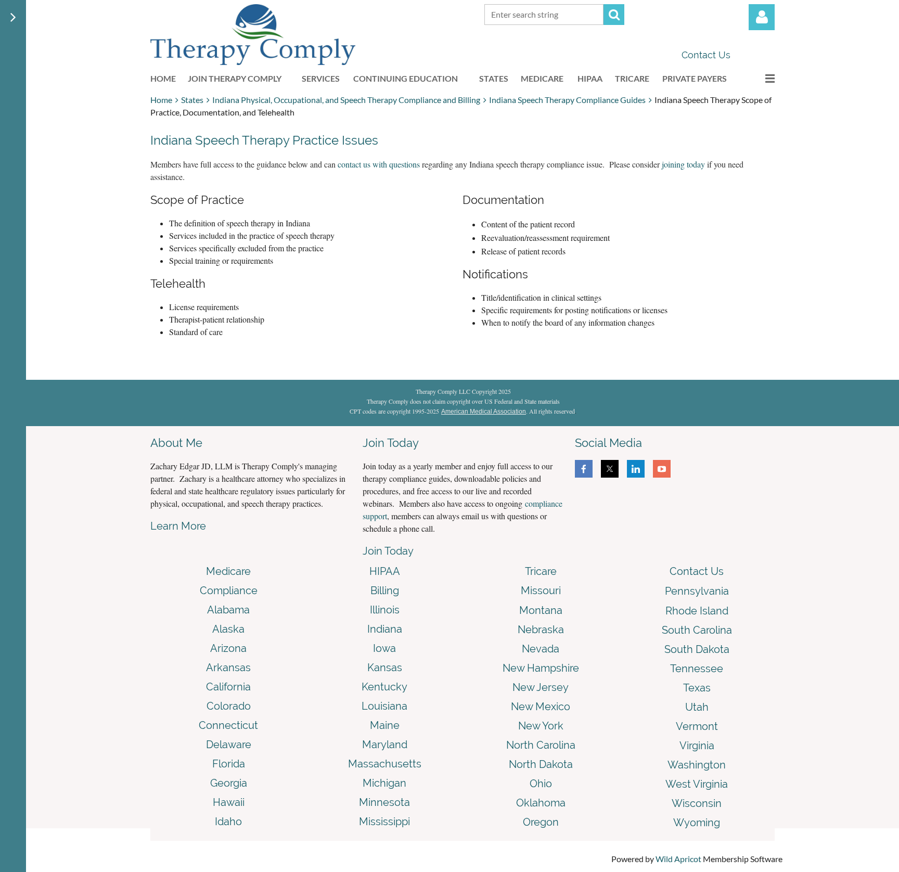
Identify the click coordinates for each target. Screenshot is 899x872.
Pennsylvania (697, 591)
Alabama (228, 610)
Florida (228, 764)
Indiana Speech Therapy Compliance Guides (567, 100)
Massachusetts (384, 764)
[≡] (759, 78)
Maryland (384, 744)
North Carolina (540, 745)
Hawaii (229, 802)
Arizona (228, 648)
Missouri (541, 590)
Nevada (540, 649)
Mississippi (384, 821)
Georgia (228, 783)
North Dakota (541, 764)
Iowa (384, 648)
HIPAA (384, 571)
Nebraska (541, 629)
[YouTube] (662, 469)
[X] (610, 469)
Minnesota (384, 802)
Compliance (229, 590)
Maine (385, 725)
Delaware (228, 744)
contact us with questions (379, 164)
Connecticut (228, 725)
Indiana (384, 629)
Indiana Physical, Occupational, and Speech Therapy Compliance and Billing (346, 100)
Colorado (229, 706)
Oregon (541, 822)
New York (540, 726)
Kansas (384, 667)
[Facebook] (584, 469)
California (228, 687)
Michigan (384, 783)
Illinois (385, 610)
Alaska (228, 629)
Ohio (541, 783)
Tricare (541, 571)
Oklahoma (541, 803)
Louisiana (384, 706)
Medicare (228, 571)
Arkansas (228, 667)
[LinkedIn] (636, 469)
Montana (540, 610)
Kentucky (384, 687)
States (192, 100)
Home (161, 100)
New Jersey (540, 687)
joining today (683, 164)
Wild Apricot (678, 859)
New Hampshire (541, 668)
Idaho (228, 821)
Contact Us (706, 54)
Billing (384, 590)
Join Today (388, 551)
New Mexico (540, 706)
